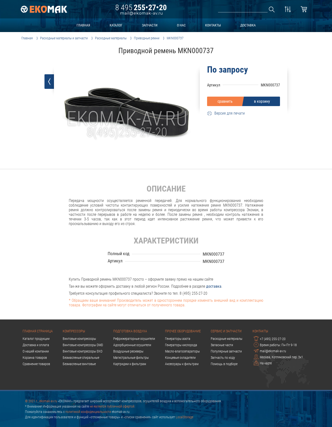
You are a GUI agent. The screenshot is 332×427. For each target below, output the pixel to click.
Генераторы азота (177, 339)
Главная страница (38, 331)
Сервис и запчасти (226, 331)
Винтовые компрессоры (79, 339)
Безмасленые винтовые (79, 364)
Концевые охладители (180, 358)
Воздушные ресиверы (128, 351)
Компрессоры (74, 331)
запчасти (149, 25)
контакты (213, 25)
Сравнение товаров (36, 364)
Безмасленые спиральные (81, 358)
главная (83, 25)
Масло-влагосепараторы (182, 351)
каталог (116, 25)
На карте (266, 363)
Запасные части (222, 345)
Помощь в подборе (224, 364)
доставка (248, 25)
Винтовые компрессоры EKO (82, 351)
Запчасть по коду (223, 358)
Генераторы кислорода (181, 345)
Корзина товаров (35, 358)
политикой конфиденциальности (88, 412)
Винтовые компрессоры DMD (83, 345)
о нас (181, 25)
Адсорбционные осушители (132, 345)
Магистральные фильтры (131, 358)
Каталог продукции (36, 339)
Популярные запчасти (226, 351)
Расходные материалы (226, 339)
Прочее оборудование (183, 331)
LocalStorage (184, 417)
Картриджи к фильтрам (129, 364)
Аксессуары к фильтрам (182, 364)
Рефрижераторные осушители (134, 339)
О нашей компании (36, 351)
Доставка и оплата (36, 345)
